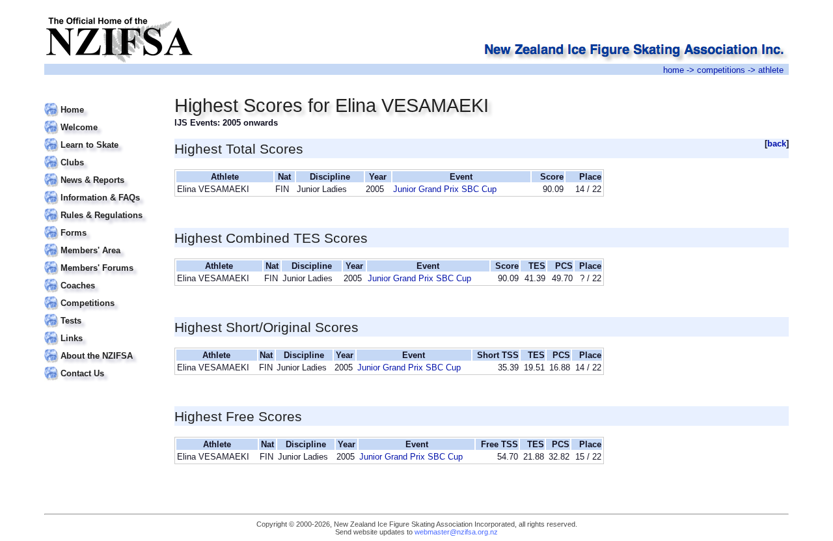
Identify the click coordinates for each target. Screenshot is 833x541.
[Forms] (101, 225)
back (776, 143)
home (673, 70)
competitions (721, 70)
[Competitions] (101, 295)
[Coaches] (101, 278)
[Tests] (101, 313)
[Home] (101, 102)
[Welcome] (101, 119)
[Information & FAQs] (101, 190)
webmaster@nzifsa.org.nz (456, 532)
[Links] (101, 330)
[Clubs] (101, 155)
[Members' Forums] (101, 260)
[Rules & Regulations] (101, 207)
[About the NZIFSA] (101, 348)
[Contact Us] (101, 366)
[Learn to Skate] (101, 137)
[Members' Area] (101, 242)
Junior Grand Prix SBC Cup (445, 189)
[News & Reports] (101, 172)
